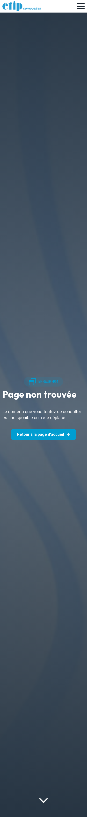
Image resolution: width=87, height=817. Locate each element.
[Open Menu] (81, 6)
